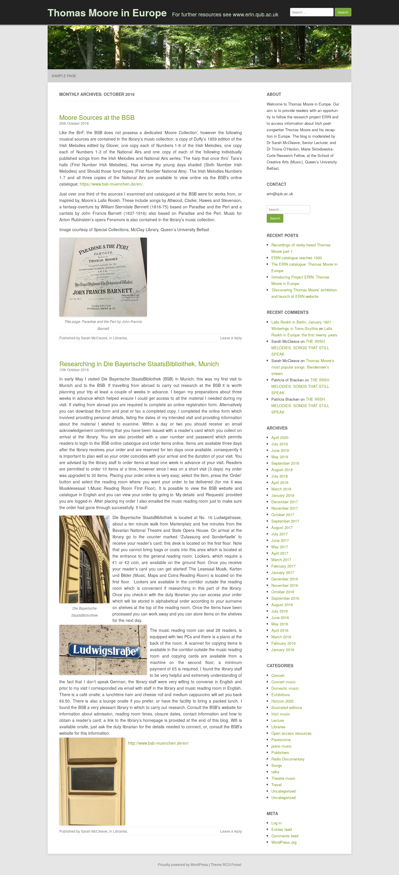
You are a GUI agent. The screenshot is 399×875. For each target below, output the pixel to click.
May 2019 (279, 456)
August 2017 (282, 527)
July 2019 (279, 444)
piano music (281, 746)
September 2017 (285, 521)
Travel (276, 784)
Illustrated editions (286, 707)
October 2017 (282, 514)
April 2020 (279, 437)
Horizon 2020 (282, 701)
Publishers (280, 752)
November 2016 (284, 585)
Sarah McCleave (94, 337)
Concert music (283, 681)
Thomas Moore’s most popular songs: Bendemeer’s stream (302, 367)
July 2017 (279, 534)
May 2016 (279, 624)
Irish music (280, 714)
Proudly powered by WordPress (183, 864)
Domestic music (285, 688)
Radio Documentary (288, 759)
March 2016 (281, 636)
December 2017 (284, 501)
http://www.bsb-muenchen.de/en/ (158, 743)
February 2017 (283, 566)
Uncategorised (283, 791)
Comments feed (284, 835)
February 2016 (283, 643)
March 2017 (281, 559)
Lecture (277, 720)
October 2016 (282, 591)
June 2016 (280, 617)
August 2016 (282, 604)
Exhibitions (280, 694)
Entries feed (281, 829)
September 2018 (285, 463)
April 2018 (279, 482)
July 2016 (279, 611)
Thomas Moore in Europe (107, 12)
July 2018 (279, 476)
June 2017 (280, 540)
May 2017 (279, 546)
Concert (277, 675)
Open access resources (291, 733)
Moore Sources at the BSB (97, 117)
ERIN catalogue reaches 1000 (296, 257)
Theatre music (283, 778)
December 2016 (284, 579)
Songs (276, 765)
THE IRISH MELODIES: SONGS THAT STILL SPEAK (300, 347)
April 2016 (279, 630)
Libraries (120, 337)
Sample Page (64, 75)
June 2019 (280, 450)
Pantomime (281, 739)
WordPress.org (283, 842)
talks (275, 771)
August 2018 (282, 469)
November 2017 (284, 508)
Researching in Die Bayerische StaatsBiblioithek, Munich (139, 363)
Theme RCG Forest (226, 864)
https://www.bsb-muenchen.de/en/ (111, 184)
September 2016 (285, 598)
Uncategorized (283, 797)
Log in (276, 823)
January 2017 (282, 572)
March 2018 (281, 489)
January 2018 (282, 495)
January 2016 (282, 649)
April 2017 (279, 553)
